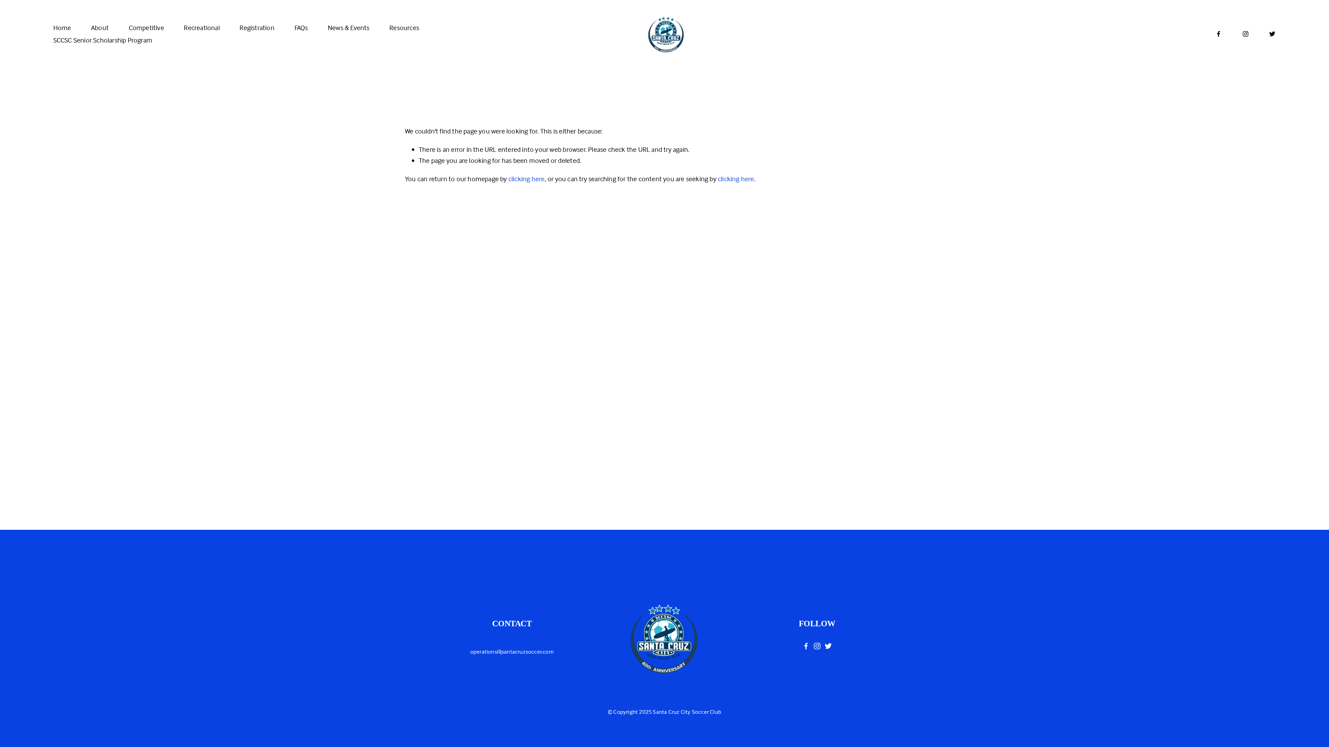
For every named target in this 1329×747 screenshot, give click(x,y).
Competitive (146, 27)
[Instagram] (1245, 33)
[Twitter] (1272, 33)
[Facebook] (1218, 33)
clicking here (526, 178)
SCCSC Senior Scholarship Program (102, 40)
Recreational (201, 27)
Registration (256, 27)
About (100, 27)
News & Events (349, 27)
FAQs (301, 27)
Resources (404, 27)
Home (62, 27)
